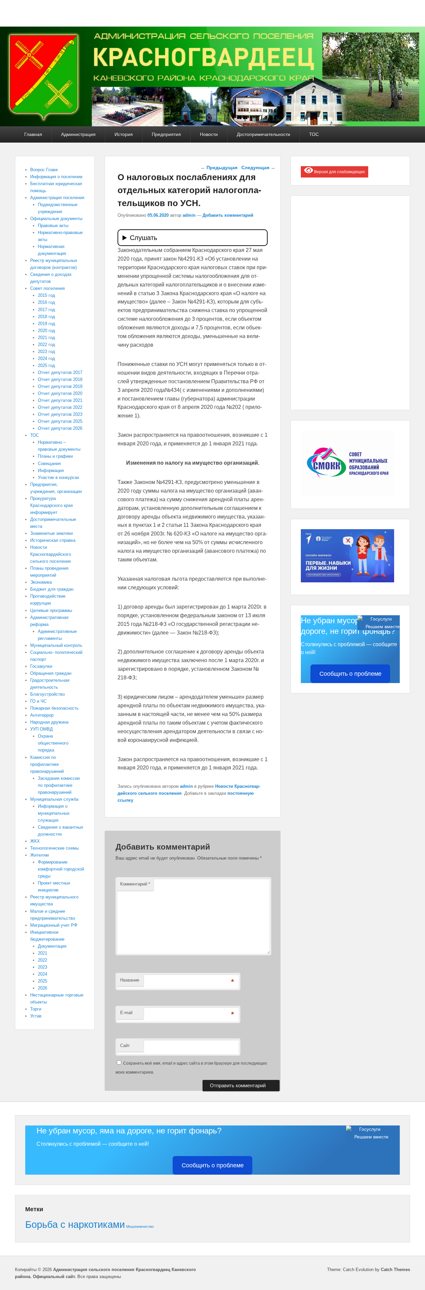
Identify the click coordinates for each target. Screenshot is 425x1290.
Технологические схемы (54, 848)
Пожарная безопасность (54, 708)
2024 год (46, 358)
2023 (42, 967)
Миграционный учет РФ (53, 925)
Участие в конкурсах (58, 477)
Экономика (41, 582)
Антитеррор (41, 715)
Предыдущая (219, 167)
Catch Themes (395, 1269)
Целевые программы (51, 610)
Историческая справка (52, 540)
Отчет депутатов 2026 (60, 428)
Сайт (125, 1045)
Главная (33, 134)
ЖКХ (35, 841)
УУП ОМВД (41, 729)
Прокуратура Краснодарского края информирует (51, 505)
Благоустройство (47, 694)
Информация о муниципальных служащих (54, 813)
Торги (35, 1008)
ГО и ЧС (38, 701)
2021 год (46, 337)
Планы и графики (55, 456)
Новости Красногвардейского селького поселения (50, 554)
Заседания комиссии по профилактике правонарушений (59, 785)
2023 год (46, 351)
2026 (42, 988)
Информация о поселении (56, 176)
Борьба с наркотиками (75, 1224)
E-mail (126, 1012)
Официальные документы (56, 218)
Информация (51, 470)
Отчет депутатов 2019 (60, 386)
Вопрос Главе (44, 169)
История (124, 134)
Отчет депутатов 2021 (60, 400)
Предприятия (166, 134)
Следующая (258, 167)
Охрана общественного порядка (53, 743)
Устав (36, 1015)
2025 (42, 981)
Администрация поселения (57, 197)
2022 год (46, 344)
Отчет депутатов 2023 (60, 414)
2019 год (46, 323)
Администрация (78, 134)
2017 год (46, 309)
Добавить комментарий (228, 215)
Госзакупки (41, 666)
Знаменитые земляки (51, 533)
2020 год (46, 330)
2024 (42, 974)
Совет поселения (47, 288)
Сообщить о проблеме (350, 673)
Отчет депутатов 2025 (60, 421)
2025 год (46, 365)
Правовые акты (53, 225)
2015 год (46, 295)
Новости (209, 134)
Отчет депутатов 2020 (60, 393)
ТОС (314, 134)
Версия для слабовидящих (339, 172)
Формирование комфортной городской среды (61, 869)
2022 (42, 960)
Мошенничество (140, 1227)
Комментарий (135, 883)
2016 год (46, 302)
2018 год (46, 316)
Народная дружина (49, 722)
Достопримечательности (263, 134)
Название (129, 980)
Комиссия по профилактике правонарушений (47, 764)
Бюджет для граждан (51, 589)
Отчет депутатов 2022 (60, 407)
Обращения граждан (50, 673)
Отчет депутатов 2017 (60, 372)
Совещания (49, 463)
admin (189, 215)
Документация (52, 946)
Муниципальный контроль (56, 645)
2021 (42, 953)
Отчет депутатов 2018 (60, 379)
